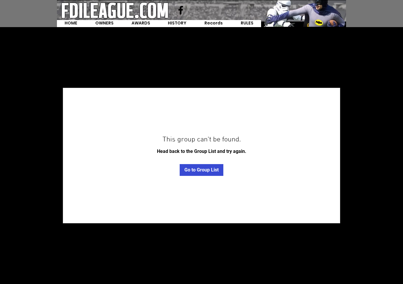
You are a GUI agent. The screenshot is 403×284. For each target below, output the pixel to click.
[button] (214, 23)
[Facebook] (180, 10)
